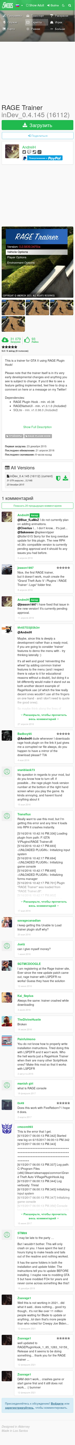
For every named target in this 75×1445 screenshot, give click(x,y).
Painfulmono (26, 1039)
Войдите (57, 1403)
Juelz (21, 944)
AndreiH (29, 147)
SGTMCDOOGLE (29, 964)
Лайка (35, 342)
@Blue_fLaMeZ (28, 520)
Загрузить (40, 125)
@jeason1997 (27, 604)
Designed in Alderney (16, 1426)
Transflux (24, 814)
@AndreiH (24, 632)
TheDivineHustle (29, 1019)
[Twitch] (29, 152)
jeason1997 (25, 567)
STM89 (22, 1233)
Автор (34, 515)
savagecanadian (29, 920)
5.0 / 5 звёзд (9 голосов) (15, 351)
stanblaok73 (26, 770)
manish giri (25, 1083)
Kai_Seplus (25, 996)
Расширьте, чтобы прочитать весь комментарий (45, 717)
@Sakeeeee (25, 532)
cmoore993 (25, 1127)
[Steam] (34, 152)
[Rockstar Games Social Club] (39, 152)
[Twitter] (24, 152)
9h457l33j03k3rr (28, 627)
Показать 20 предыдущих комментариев (37, 505)
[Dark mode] (63, 5)
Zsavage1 (24, 1298)
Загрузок (15, 342)
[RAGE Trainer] (37, 262)
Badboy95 (24, 734)
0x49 (20, 1103)
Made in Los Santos (15, 1430)
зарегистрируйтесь (19, 1407)
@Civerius (24, 528)
